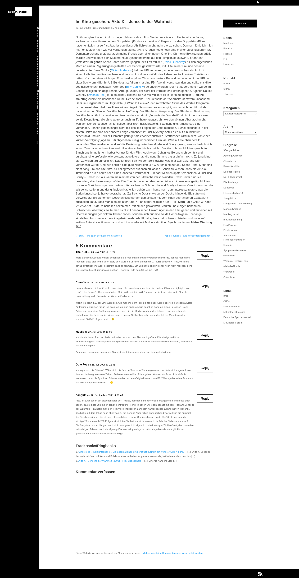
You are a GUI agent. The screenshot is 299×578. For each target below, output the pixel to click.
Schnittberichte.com (234, 312)
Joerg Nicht (229, 198)
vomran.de (229, 255)
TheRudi (81, 252)
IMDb (226, 296)
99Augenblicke (231, 150)
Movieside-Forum (233, 322)
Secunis (227, 245)
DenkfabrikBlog (231, 171)
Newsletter (240, 23)
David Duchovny (174, 62)
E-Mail (226, 83)
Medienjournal (231, 214)
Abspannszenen (38, 71)
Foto (225, 59)
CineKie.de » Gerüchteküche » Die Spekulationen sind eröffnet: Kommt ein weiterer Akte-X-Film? (131, 451)
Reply (205, 255)
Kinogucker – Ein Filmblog (237, 203)
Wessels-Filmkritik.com (235, 261)
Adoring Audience (233, 155)
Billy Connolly (135, 86)
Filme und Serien (101, 27)
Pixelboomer (230, 230)
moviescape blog (232, 219)
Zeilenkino (229, 277)
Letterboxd (229, 64)
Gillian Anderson (121, 70)
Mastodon (228, 43)
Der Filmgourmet (232, 176)
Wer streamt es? (232, 306)
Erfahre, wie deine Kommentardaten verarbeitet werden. (172, 553)
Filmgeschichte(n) (233, 193)
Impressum (38, 124)
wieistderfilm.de (231, 266)
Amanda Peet (96, 94)
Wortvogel (228, 271)
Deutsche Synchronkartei (237, 317)
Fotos (38, 46)
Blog (38, 32)
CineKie (81, 282)
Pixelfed (227, 53)
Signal (226, 88)
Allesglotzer (229, 161)
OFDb (226, 301)
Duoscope (228, 187)
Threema (228, 94)
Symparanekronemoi (234, 250)
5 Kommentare (120, 27)
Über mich (38, 100)
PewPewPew (230, 225)
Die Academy (230, 182)
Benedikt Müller (231, 166)
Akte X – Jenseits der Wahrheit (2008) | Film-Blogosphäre (109, 460)
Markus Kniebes (232, 208)
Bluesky (227, 48)
